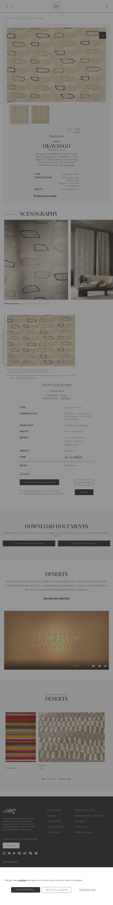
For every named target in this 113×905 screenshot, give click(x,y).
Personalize (87, 889)
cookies (22, 880)
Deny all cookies (56, 889)
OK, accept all (26, 889)
